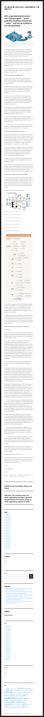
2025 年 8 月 (8, 520)
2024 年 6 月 (8, 543)
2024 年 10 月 (8, 536)
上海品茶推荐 (26, 690)
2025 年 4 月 (8, 527)
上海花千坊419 (28, 692)
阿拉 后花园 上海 (7, 707)
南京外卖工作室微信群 (9, 695)
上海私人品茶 (19, 692)
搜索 (5, 573)
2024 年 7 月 (8, 541)
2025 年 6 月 (8, 524)
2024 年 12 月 (8, 533)
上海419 (11, 688)
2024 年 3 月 (8, 548)
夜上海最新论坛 (6, 700)
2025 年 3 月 (8, 528)
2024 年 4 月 (8, 546)
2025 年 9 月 (8, 519)
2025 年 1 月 (8, 532)
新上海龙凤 (15, 476)
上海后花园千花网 (28, 688)
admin (7, 475)
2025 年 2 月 (8, 530)
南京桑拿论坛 (29, 698)
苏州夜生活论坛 (24, 704)
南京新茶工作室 (22, 698)
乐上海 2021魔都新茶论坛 (25, 694)
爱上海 (14, 704)
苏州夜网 (29, 704)
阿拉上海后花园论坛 (21, 476)
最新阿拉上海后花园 (16, 702)
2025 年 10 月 (8, 517)
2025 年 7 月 (8, 522)
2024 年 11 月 (8, 535)
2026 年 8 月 (8, 514)
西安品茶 (27, 705)
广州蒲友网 (10, 476)
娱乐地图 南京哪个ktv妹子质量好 (15, 700)
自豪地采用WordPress (28, 713)
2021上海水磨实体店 (7, 688)
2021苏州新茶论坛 (20, 475)
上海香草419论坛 (19, 694)
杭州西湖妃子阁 (23, 702)
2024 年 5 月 (8, 544)
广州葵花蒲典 (24, 700)
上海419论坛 (14, 688)
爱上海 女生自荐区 (18, 704)
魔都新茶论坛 (25, 707)
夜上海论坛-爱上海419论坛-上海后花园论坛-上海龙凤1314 (21, 8)
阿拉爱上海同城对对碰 (14, 707)
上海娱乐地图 (8, 692)
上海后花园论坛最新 (8, 690)
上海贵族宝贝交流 (12, 694)
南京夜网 (24, 695)
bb (15, 475)
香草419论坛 (20, 707)
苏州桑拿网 (23, 705)
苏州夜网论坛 (6, 705)
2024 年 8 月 (8, 540)
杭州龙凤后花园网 (8, 704)
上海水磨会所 (15, 692)
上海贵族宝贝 (6, 694)
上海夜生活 (30, 690)
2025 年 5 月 (8, 525)
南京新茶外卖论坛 (11, 698)
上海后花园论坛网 (27, 475)
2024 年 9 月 (8, 538)
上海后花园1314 (21, 688)
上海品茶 (22, 690)
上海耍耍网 (24, 692)
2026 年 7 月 (8, 516)
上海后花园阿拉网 (17, 690)
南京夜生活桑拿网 (18, 695)
